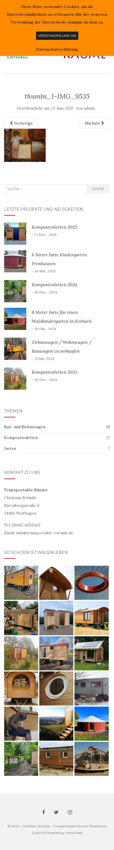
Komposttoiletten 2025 (54, 227)
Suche (98, 189)
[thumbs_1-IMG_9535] (25, 144)
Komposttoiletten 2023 (54, 372)
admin (89, 108)
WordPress (73, 833)
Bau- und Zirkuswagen (24, 426)
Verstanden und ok (57, 35)
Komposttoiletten (21, 437)
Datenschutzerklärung (57, 49)
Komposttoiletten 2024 (54, 284)
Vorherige (23, 123)
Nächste (93, 123)
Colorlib (38, 833)
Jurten (10, 448)
